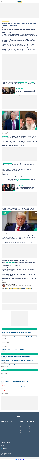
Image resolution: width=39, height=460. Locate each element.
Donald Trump (18, 180)
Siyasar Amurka (29, 288)
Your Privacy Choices (20, 459)
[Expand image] (36, 111)
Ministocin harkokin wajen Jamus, (25, 82)
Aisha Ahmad (14, 27)
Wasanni (2, 393)
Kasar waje (23, 288)
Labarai (3, 338)
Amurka (6, 288)
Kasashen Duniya (12, 288)
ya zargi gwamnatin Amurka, (23, 179)
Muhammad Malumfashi (24, 27)
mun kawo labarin (10, 262)
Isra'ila (18, 288)
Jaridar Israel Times (7, 163)
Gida (3, 19)
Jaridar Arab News (7, 136)
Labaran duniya (8, 19)
